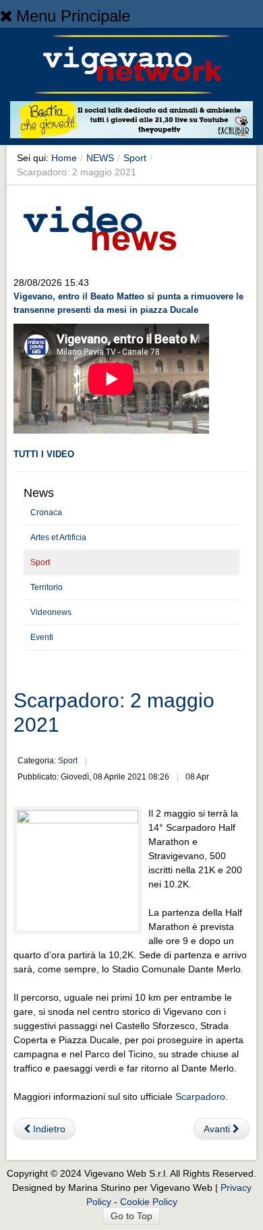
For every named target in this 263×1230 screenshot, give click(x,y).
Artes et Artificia (58, 537)
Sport (134, 157)
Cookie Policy (148, 1201)
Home (64, 157)
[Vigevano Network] (131, 64)
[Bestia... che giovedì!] (131, 122)
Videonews (50, 612)
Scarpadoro (200, 1096)
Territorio (46, 587)
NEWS (100, 157)
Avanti (218, 1128)
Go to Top (131, 1215)
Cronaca (46, 512)
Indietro (47, 1128)
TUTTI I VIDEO (43, 454)
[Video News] (99, 226)
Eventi (41, 637)
